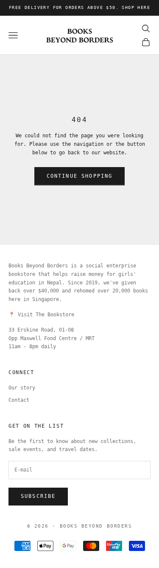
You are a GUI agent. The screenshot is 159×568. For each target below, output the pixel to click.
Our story (21, 388)
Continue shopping (80, 176)
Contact (18, 400)
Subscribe (38, 496)
